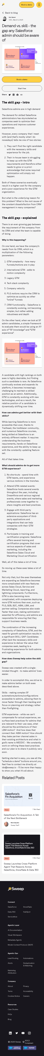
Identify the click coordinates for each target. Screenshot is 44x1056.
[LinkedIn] (10, 1033)
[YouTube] (23, 1033)
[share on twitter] (10, 95)
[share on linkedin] (14, 95)
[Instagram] (29, 1033)
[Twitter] (16, 1033)
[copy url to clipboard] (21, 95)
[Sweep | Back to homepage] (3, 5)
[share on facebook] (17, 95)
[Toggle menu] (39, 5)
